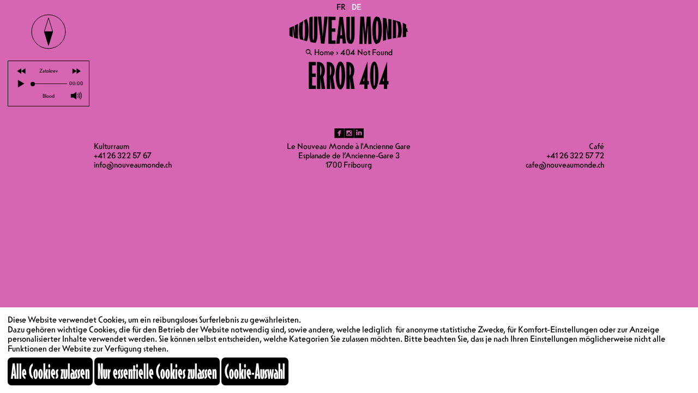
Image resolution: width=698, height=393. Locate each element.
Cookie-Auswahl (255, 371)
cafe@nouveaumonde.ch (565, 164)
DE (357, 7)
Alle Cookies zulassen (50, 371)
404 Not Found (366, 52)
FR (341, 7)
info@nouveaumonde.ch (133, 164)
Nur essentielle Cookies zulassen (157, 371)
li (359, 133)
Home (324, 52)
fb (339, 133)
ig (349, 133)
